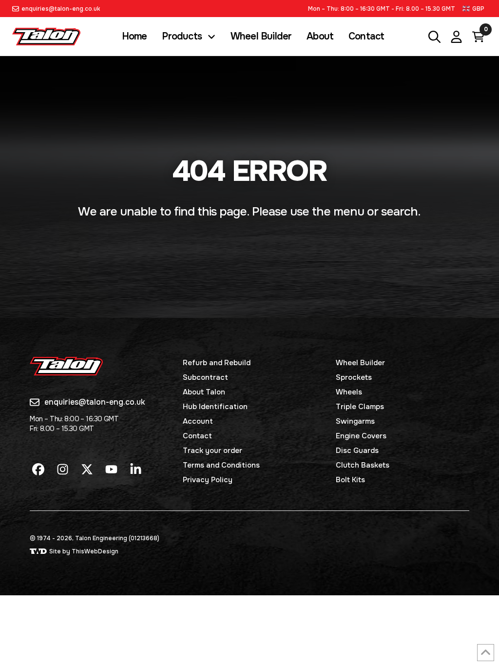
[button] (474, 8)
